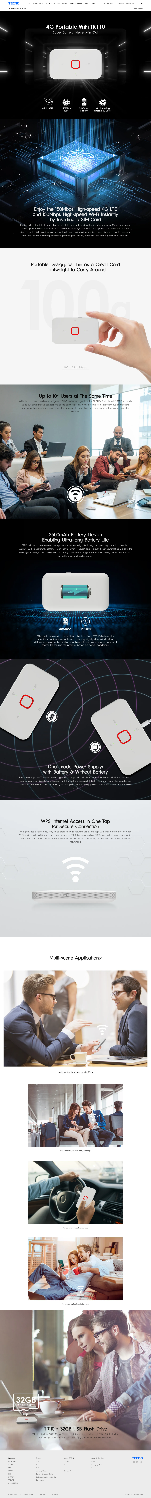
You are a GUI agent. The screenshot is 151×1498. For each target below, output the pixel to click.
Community (130, 3)
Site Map (42, 1494)
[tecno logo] (137, 1458)
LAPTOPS (11, 1477)
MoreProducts (62, 3)
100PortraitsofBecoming (106, 3)
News (65, 1465)
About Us (67, 1462)
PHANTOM (12, 1462)
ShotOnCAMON (76, 3)
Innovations (50, 3)
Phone (28, 3)
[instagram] (141, 1462)
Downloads (39, 1465)
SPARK (10, 1471)
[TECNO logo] (13, 3)
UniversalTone (90, 3)
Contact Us (67, 1471)
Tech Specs (138, 9)
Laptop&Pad (38, 3)
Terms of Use (28, 1494)
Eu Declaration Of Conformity (46, 1477)
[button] (142, 3)
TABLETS (11, 1480)
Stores (66, 1468)
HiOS (93, 1462)
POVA (10, 1468)
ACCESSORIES (13, 1483)
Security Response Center (44, 1474)
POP (9, 1474)
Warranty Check (41, 1471)
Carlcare (38, 1468)
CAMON (11, 1465)
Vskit (92, 1468)
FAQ (37, 1462)
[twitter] (137, 1462)
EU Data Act (40, 1480)
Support (121, 3)
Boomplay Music (96, 1465)
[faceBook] (134, 1462)
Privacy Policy (12, 1494)
